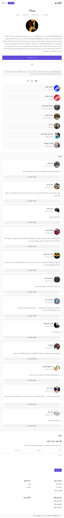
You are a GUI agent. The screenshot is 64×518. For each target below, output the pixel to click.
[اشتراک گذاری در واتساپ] (32, 80)
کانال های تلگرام (58, 501)
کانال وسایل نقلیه (49, 166)
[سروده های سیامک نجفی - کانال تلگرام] (57, 135)
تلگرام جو (27, 498)
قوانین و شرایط (58, 491)
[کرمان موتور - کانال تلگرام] (57, 165)
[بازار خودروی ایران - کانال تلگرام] (57, 280)
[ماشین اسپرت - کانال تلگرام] (57, 186)
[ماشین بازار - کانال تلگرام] (57, 414)
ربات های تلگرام (58, 507)
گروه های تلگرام (58, 504)
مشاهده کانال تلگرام (32, 58)
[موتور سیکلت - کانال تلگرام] (57, 210)
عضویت (28, 487)
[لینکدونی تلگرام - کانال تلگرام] (57, 88)
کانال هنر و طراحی (49, 137)
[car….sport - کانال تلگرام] (57, 390)
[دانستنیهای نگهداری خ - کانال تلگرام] (57, 368)
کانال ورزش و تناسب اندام (47, 108)
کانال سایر (51, 89)
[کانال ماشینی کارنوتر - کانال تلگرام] (57, 256)
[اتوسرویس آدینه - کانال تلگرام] (57, 301)
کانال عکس (50, 127)
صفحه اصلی (59, 484)
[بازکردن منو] (3, 3)
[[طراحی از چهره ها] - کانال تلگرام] (57, 145)
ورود (29, 484)
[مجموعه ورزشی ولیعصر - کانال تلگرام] (57, 107)
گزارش (32, 64)
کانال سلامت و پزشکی (48, 118)
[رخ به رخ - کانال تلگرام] (57, 126)
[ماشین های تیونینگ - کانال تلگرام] (57, 325)
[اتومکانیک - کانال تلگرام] (57, 347)
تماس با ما (59, 487)
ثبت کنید (11, 3)
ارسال (58, 470)
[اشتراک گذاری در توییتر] (28, 80)
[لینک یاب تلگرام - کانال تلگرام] (57, 98)
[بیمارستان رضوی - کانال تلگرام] (57, 117)
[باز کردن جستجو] (6, 3)
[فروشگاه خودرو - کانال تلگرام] (57, 232)
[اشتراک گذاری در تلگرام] (36, 80)
